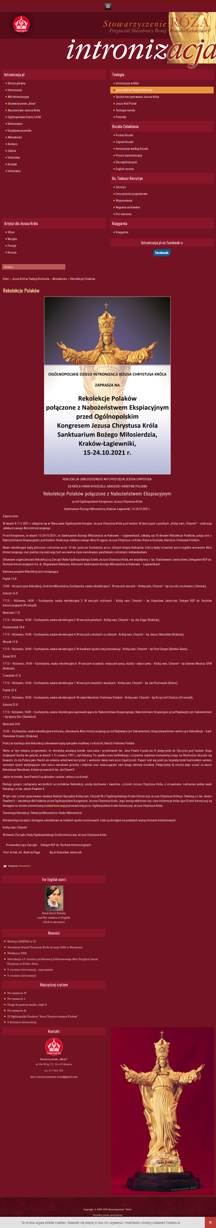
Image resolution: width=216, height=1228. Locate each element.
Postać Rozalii (124, 135)
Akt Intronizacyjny (18, 97)
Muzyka (12, 239)
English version (125, 169)
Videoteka (14, 157)
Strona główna (17, 83)
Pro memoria (123, 214)
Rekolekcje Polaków (21, 290)
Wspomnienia (124, 200)
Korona (12, 252)
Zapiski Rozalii (124, 142)
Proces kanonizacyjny (129, 155)
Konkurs (13, 144)
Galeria (12, 150)
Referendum (15, 123)
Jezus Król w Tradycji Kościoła (134, 90)
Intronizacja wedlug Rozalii (132, 148)
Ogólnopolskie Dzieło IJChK (24, 117)
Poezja (12, 245)
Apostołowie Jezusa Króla (24, 110)
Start (6, 279)
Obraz (11, 232)
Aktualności (15, 137)
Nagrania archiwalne (128, 207)
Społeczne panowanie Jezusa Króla (137, 97)
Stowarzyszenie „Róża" (22, 103)
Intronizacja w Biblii (127, 83)
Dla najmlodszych (126, 162)
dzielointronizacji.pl (56, 806)
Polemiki (121, 117)
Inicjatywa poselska (19, 130)
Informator (14, 171)
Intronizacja (15, 90)
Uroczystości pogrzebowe (131, 194)
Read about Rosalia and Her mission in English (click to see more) (54, 917)
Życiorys (121, 187)
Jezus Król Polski (126, 103)
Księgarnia (122, 232)
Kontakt (12, 164)
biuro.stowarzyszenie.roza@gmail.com (53, 1077)
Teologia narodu (125, 110)
